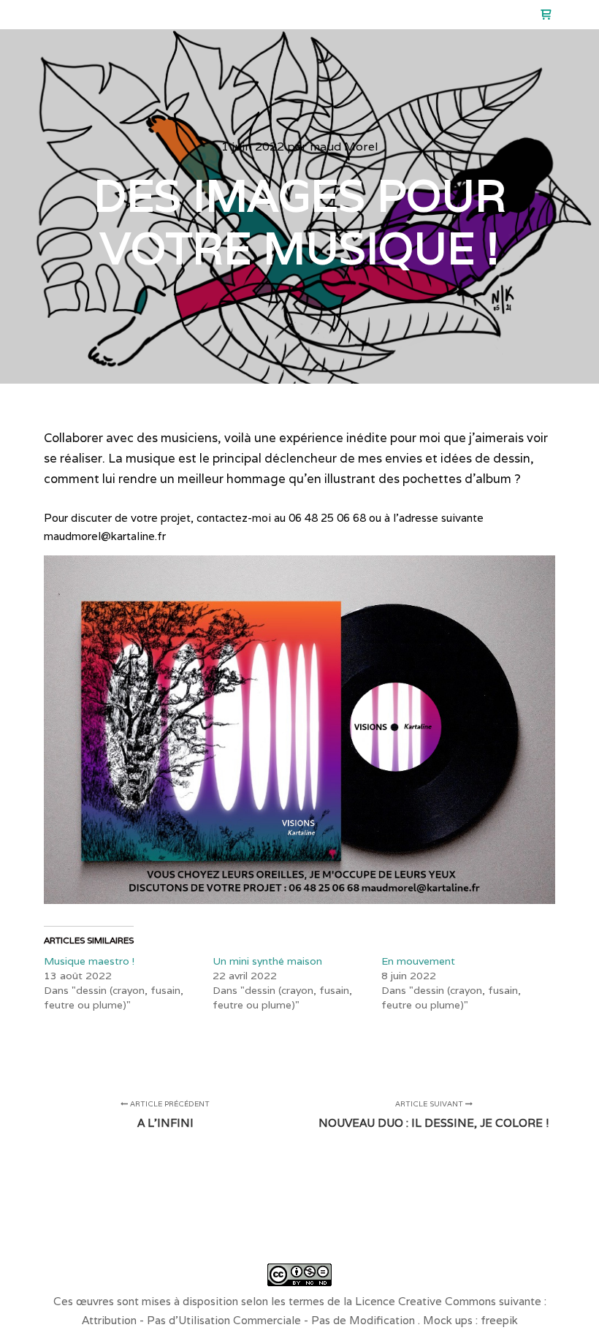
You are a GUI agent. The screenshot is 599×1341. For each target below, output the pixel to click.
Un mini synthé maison (267, 961)
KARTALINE (81, 14)
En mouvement (418, 961)
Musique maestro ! (89, 961)
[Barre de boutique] (546, 14)
